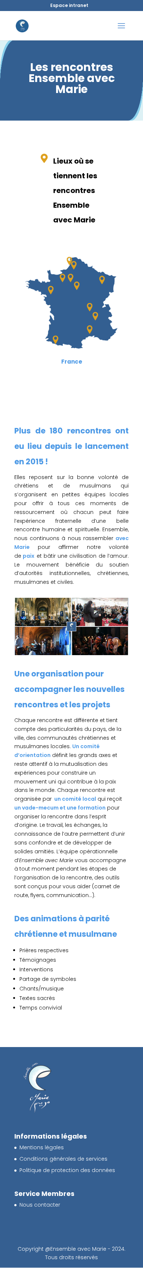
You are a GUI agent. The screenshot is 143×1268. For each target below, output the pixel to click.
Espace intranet (69, 5)
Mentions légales (41, 1147)
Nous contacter (39, 1204)
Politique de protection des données (67, 1170)
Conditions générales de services (63, 1158)
